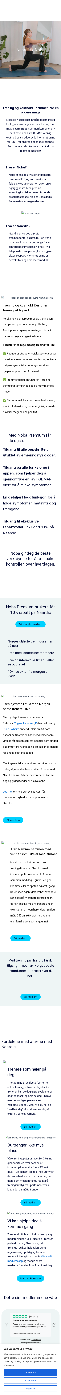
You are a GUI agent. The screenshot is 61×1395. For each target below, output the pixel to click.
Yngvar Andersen (24, 723)
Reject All (30, 1388)
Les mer (8, 791)
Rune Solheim (11, 729)
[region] (30, 1369)
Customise (30, 1380)
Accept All (30, 1372)
